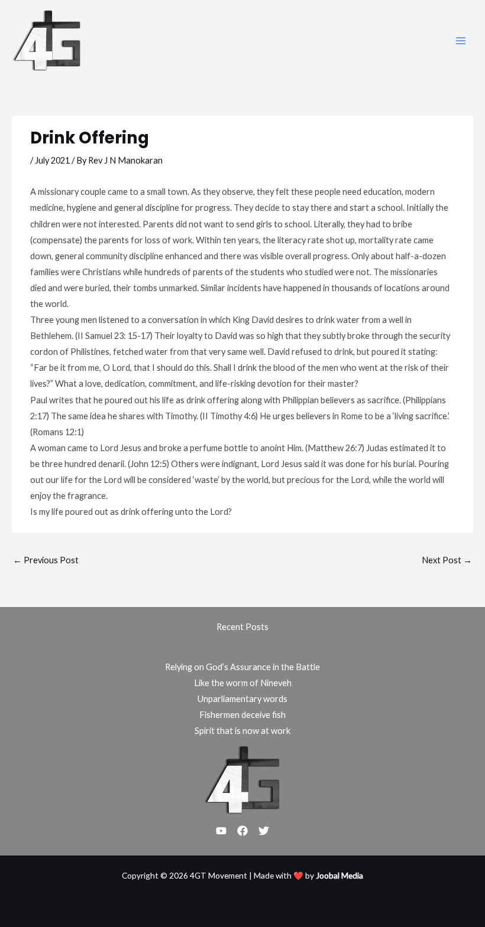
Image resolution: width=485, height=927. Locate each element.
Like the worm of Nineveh (243, 683)
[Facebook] (242, 830)
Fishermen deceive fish (242, 715)
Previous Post (46, 560)
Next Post (447, 560)
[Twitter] (263, 830)
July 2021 (52, 160)
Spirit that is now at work (242, 731)
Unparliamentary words (242, 699)
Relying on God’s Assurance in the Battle (242, 667)
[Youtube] (221, 830)
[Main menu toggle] (460, 40)
